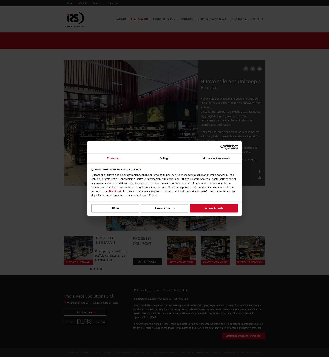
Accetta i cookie (213, 208)
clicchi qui (114, 191)
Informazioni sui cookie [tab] (216, 158)
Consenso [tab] (113, 158)
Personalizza (162, 208)
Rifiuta (115, 208)
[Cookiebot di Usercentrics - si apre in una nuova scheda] (223, 147)
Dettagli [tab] (164, 158)
